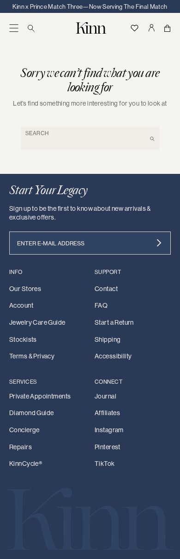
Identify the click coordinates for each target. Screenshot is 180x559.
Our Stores (25, 289)
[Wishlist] (134, 28)
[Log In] (151, 28)
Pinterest (107, 447)
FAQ (101, 305)
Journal (105, 396)
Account (21, 305)
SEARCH (37, 133)
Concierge (24, 430)
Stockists (23, 339)
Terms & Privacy (31, 356)
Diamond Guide (31, 413)
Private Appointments (40, 396)
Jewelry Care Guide (37, 322)
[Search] (31, 28)
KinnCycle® (25, 463)
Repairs (20, 447)
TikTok (105, 463)
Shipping (107, 339)
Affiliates (107, 413)
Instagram (109, 430)
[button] (13, 28)
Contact (106, 289)
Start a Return (114, 322)
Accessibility (113, 356)
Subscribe (159, 243)
